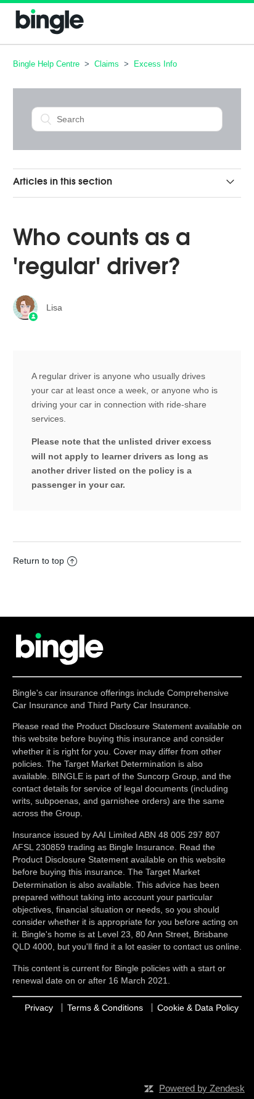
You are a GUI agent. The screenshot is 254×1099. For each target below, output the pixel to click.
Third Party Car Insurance (138, 705)
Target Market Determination (120, 764)
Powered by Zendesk (202, 1088)
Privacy (39, 1008)
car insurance (71, 693)
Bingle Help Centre (46, 64)
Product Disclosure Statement (135, 726)
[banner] (50, 34)
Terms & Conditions (105, 1008)
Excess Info (155, 64)
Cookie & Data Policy (198, 1008)
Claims (106, 64)
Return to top (38, 561)
